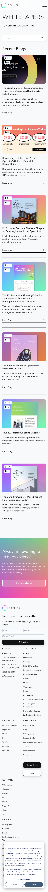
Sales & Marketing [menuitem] (30, 666)
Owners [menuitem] (26, 683)
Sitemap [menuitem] (5, 814)
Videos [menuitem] (26, 746)
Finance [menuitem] (26, 662)
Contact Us (7, 653)
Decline (14, 884)
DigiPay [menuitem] (5, 734)
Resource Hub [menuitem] (28, 725)
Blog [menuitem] (25, 729)
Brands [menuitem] (26, 691)
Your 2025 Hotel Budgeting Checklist (21, 432)
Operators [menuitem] (27, 687)
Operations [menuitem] (27, 657)
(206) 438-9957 (8, 672)
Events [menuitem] (5, 793)
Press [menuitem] (4, 797)
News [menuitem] (4, 802)
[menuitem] (32, 715)
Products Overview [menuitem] (9, 725)
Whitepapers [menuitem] (28, 734)
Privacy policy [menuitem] (8, 824)
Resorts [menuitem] (26, 678)
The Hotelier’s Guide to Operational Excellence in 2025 (20, 367)
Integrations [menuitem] (7, 750)
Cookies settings (24, 879)
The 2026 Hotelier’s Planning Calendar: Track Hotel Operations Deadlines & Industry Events (22, 90)
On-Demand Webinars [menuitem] (32, 742)
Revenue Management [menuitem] (32, 670)
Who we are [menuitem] (7, 785)
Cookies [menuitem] (5, 829)
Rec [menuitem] (3, 738)
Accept (33, 884)
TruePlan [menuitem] (6, 742)
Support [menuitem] (5, 806)
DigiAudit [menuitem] (6, 729)
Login (32, 773)
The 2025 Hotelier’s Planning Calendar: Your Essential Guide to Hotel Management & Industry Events (22, 298)
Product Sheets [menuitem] (29, 750)
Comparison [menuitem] (28, 755)
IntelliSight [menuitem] (6, 746)
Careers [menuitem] (5, 789)
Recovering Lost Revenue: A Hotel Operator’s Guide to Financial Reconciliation (20, 161)
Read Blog (7, 112)
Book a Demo (32, 765)
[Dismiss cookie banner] (42, 844)
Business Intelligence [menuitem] (31, 711)
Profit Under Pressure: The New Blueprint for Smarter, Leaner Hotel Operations (23, 230)
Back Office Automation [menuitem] (33, 699)
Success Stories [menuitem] (29, 738)
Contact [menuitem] (5, 810)
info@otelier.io (8, 676)
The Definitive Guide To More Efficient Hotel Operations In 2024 (22, 498)
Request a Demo (24, 583)
